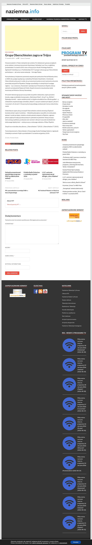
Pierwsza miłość (67, 115)
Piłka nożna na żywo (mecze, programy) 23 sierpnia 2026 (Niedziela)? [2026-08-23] (81, 483)
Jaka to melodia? (68, 121)
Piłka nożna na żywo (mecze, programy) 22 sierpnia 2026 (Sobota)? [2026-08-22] (81, 503)
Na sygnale (66, 108)
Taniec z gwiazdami (68, 130)
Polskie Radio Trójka (17, 143)
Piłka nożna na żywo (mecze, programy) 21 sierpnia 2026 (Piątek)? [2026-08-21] (81, 523)
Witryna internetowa (13, 264)
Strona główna (12, 19)
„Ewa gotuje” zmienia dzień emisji (73, 188)
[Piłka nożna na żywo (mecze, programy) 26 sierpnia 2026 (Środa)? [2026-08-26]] (69, 430)
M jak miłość (66, 104)
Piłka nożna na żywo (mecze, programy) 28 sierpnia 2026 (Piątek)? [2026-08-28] (81, 384)
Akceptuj (75, 542)
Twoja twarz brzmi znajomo (71, 132)
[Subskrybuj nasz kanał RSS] (40, 291)
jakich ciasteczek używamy (40, 543)
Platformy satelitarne (68, 313)
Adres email (10, 256)
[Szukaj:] (74, 31)
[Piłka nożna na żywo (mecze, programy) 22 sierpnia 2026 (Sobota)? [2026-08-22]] (69, 509)
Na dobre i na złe (68, 106)
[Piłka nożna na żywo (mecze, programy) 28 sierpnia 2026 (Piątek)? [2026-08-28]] (69, 390)
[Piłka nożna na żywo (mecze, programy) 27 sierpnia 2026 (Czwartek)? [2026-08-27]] (69, 410)
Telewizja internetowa (69, 303)
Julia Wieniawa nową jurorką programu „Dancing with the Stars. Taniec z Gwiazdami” (73, 165)
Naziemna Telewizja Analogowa (71, 326)
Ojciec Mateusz (67, 112)
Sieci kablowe (66, 316)
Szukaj (66, 70)
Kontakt (82, 19)
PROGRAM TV (25, 19)
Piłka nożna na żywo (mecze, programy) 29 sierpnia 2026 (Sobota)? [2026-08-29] (81, 365)
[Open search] (86, 19)
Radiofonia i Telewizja (58, 4)
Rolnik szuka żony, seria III (71, 127)
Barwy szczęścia (67, 102)
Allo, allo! (65, 119)
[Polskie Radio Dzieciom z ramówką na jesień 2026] (32, 162)
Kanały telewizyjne (68, 309)
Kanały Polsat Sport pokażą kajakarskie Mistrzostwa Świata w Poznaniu (73, 172)
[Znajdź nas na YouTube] (45, 291)
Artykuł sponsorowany (69, 319)
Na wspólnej (66, 110)
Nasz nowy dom (67, 125)
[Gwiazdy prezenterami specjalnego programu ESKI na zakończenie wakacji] (13, 162)
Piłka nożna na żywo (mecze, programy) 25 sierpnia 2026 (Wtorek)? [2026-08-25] (81, 443)
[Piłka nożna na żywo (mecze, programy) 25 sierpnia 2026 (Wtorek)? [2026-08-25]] (69, 449)
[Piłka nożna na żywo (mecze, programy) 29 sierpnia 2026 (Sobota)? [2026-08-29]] (69, 371)
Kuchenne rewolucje (69, 123)
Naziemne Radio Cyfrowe (36, 4)
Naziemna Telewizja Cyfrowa (14, 4)
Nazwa (8, 247)
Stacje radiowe (47, 4)
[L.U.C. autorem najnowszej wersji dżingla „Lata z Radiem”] (50, 162)
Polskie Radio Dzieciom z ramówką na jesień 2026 (32, 174)
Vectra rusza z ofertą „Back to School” (74, 182)
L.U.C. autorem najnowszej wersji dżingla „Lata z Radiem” (50, 174)
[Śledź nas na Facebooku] (36, 291)
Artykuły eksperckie (68, 322)
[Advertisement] (32, 38)
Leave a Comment (25, 58)
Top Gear (65, 134)
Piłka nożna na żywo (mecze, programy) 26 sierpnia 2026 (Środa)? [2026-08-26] (81, 424)
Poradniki (67, 4)
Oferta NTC (25, 4)
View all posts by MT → (14, 204)
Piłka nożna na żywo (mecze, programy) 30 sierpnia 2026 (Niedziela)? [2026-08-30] (81, 345)
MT (18, 58)
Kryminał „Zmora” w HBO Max (72, 185)
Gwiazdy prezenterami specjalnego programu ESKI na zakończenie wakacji (13, 175)
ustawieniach (63, 543)
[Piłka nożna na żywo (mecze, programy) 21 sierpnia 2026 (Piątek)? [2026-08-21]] (69, 529)
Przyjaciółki (66, 117)
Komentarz (9, 223)
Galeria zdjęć (37, 19)
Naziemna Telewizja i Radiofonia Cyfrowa (61, 19)
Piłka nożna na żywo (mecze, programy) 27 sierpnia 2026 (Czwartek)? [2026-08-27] (81, 404)
